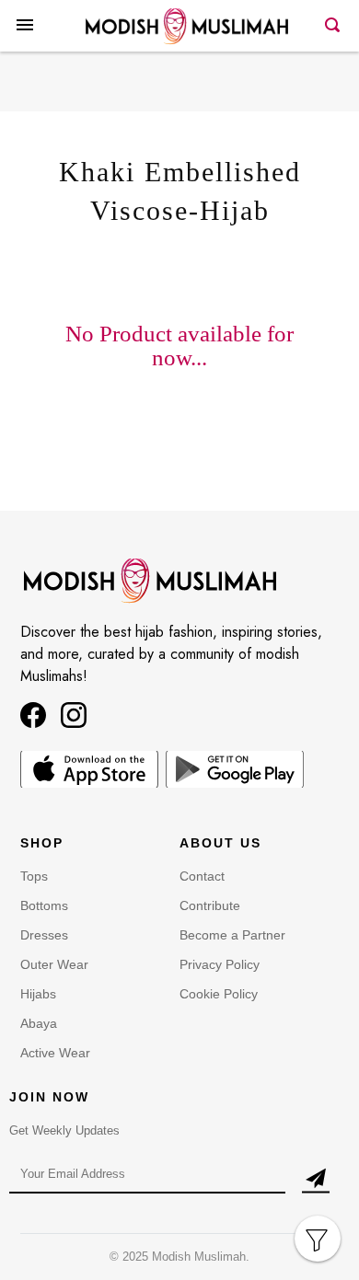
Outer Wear (54, 964)
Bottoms (44, 905)
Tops (34, 876)
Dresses (44, 935)
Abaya (38, 1023)
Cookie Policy (219, 993)
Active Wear (55, 1052)
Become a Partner (232, 935)
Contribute (210, 905)
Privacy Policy (220, 964)
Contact (202, 876)
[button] (25, 39)
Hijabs (38, 993)
